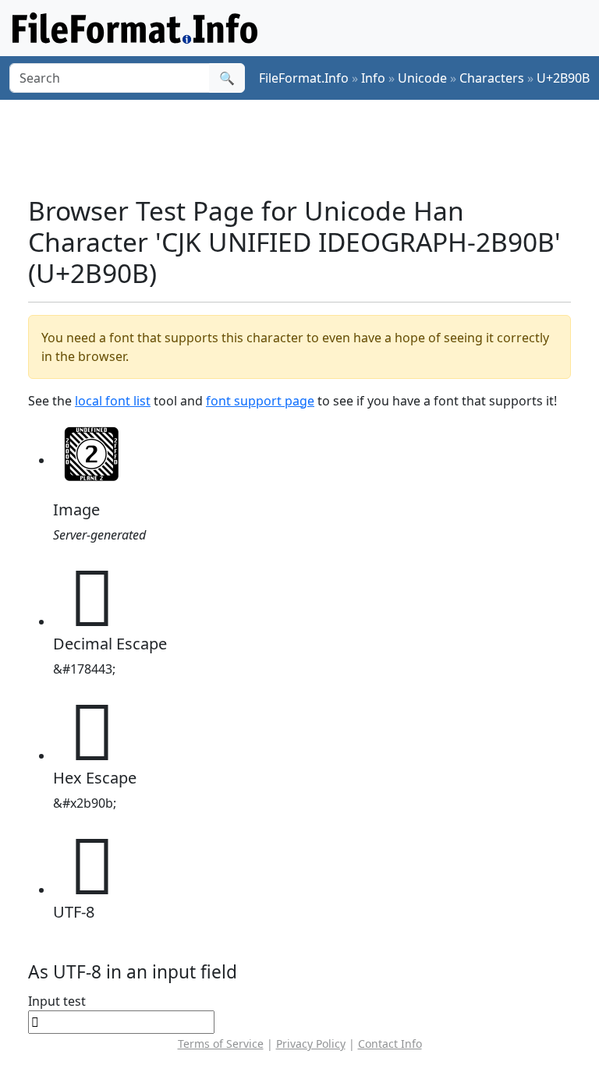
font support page (260, 400)
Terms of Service (221, 1043)
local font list (113, 400)
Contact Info (390, 1043)
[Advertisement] (312, 147)
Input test (57, 1001)
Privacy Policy (311, 1043)
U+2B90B (563, 78)
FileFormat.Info (304, 78)
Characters (491, 78)
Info (373, 78)
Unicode (422, 78)
